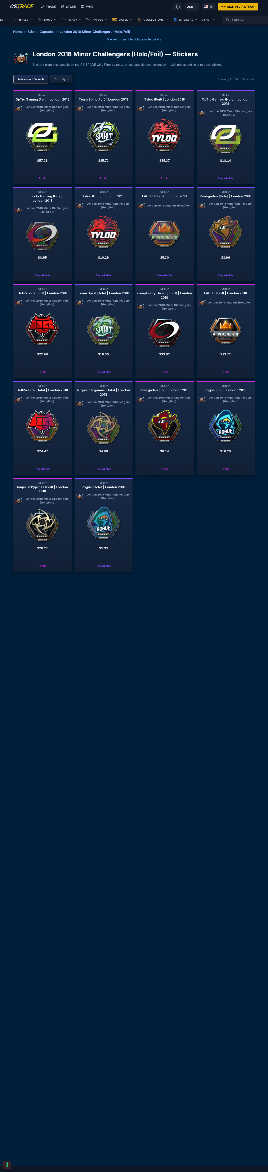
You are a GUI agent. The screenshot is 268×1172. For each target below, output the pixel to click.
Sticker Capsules (41, 32)
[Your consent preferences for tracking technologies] (7, 1165)
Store (71, 6)
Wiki (89, 6)
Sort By (61, 79)
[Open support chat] (177, 6)
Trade (51, 6)
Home (18, 32)
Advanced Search (31, 79)
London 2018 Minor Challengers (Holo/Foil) (95, 32)
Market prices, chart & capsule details (134, 39)
